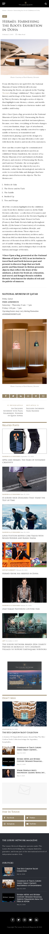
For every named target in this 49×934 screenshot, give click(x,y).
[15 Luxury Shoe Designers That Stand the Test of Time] (24, 479)
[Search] (45, 3)
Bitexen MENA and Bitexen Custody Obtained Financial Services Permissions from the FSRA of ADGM (30, 760)
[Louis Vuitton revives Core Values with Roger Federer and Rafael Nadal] (24, 517)
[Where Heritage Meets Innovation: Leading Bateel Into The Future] (8, 773)
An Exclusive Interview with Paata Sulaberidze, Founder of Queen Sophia (13, 412)
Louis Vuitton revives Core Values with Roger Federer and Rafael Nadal (23, 537)
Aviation (5, 729)
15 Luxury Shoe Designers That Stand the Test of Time (23, 499)
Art (4, 16)
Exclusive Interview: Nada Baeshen (35, 409)
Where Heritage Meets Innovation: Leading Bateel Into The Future (31, 771)
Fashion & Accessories (11, 456)
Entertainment (8, 570)
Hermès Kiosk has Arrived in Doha (20, 573)
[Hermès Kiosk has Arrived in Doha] (24, 554)
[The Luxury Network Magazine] (25, 3)
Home (4, 10)
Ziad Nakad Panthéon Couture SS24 (21, 609)
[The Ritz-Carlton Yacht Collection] (24, 714)
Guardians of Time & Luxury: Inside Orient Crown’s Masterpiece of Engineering (29, 748)
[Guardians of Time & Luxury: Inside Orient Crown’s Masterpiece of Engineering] (8, 750)
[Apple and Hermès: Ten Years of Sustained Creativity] (24, 441)
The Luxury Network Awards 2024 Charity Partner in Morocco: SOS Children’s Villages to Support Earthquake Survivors (24, 647)
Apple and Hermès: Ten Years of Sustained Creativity (23, 461)
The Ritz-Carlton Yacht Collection (20, 732)
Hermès (6, 93)
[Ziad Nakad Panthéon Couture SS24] (24, 590)
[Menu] (3, 3)
